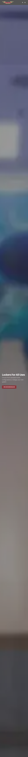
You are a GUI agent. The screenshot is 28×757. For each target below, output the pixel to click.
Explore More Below (9, 387)
